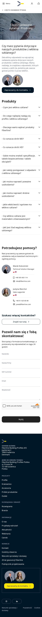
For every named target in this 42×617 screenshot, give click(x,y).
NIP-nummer (7, 372)
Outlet (4, 496)
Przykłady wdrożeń (10, 525)
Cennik (5, 537)
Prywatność (27, 608)
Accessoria (6, 488)
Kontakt (5, 548)
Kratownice (6, 484)
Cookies (37, 608)
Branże (5, 510)
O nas (4, 521)
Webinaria (6, 533)
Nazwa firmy (6, 363)
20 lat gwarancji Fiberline (12, 560)
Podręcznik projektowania (13, 564)
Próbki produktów (9, 492)
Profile (4, 480)
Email (4, 381)
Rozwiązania (7, 506)
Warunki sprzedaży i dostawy (14, 556)
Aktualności (7, 529)
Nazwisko (5, 354)
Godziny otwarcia (9, 552)
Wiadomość (6, 390)
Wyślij (21, 419)
